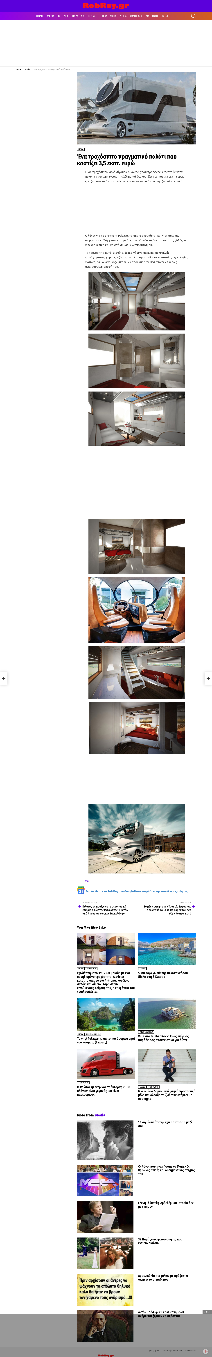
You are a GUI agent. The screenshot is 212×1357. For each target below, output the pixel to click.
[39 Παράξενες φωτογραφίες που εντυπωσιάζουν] (105, 1253)
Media (80, 969)
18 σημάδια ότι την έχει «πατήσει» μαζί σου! (165, 1124)
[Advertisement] (106, 43)
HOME (39, 16)
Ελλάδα (142, 969)
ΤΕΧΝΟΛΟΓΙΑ (109, 16)
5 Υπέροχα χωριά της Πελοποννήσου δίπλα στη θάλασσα (163, 975)
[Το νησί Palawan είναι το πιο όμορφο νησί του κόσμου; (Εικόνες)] (106, 1014)
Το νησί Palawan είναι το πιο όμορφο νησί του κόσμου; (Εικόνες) (106, 1040)
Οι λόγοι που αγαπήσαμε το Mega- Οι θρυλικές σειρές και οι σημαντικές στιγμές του (166, 1170)
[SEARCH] (193, 16)
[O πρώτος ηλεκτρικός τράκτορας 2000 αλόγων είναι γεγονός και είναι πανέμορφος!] (106, 1064)
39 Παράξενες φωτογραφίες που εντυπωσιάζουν (160, 1241)
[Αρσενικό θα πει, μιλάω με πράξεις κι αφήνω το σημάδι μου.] (105, 1290)
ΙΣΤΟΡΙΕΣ (63, 16)
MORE (165, 16)
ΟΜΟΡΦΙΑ (136, 16)
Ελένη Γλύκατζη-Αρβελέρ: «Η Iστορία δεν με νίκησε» (166, 1205)
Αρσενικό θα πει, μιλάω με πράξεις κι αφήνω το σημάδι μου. (163, 1278)
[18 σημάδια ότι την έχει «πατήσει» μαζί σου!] (105, 1140)
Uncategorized (92, 1034)
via (87, 881)
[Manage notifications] (205, 1351)
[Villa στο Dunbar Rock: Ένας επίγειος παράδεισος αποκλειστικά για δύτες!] (167, 1013)
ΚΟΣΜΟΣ (93, 16)
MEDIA (50, 16)
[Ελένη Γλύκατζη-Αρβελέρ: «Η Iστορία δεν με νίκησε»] (105, 1217)
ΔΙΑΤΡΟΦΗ (152, 16)
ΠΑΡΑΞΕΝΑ (78, 16)
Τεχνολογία (91, 969)
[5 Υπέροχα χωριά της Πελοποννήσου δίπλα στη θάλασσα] (167, 949)
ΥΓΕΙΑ (123, 16)
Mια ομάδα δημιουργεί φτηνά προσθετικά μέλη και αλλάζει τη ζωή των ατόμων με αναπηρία (166, 1095)
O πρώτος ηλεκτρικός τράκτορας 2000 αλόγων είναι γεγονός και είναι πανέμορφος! (103, 1091)
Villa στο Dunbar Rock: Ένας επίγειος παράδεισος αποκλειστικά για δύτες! (163, 1038)
